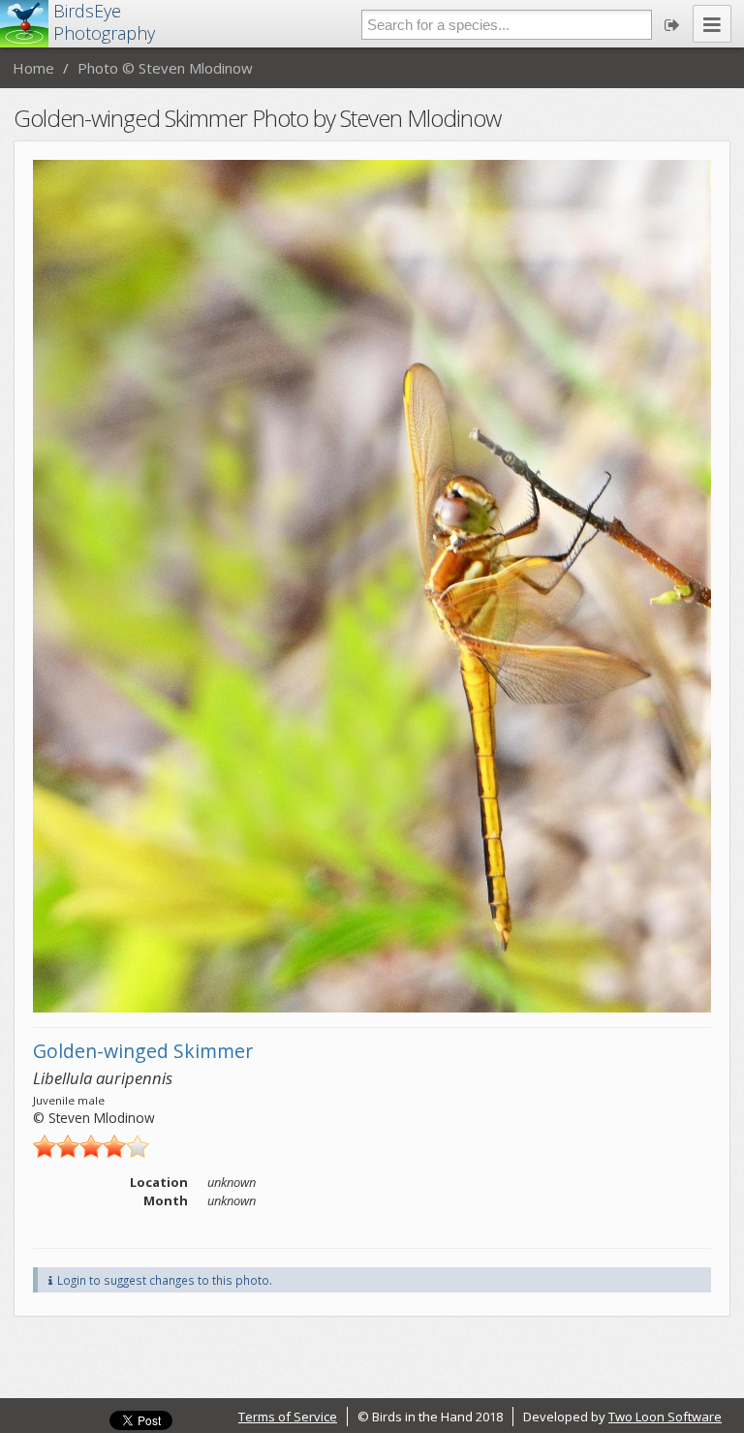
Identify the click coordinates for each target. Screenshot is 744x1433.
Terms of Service (287, 1416)
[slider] (91, 1146)
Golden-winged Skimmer (143, 1051)
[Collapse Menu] (712, 24)
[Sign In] (672, 24)
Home (33, 68)
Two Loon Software (665, 1416)
